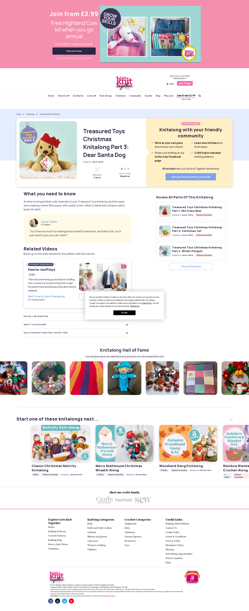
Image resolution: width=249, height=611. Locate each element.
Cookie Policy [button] (146, 303)
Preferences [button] (134, 306)
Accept (124, 313)
